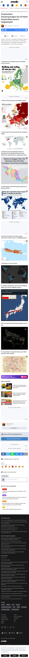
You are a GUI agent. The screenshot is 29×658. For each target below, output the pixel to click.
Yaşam (7, 11)
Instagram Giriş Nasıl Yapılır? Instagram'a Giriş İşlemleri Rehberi (14, 591)
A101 (14, 607)
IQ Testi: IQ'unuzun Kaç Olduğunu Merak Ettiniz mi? (11, 598)
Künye (15, 619)
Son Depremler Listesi (5, 559)
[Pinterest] (13, 627)
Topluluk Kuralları (4, 619)
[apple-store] (4, 633)
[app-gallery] (20, 633)
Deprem (8, 604)
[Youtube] (11, 627)
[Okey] (8, 5)
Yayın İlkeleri (16, 617)
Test (4, 507)
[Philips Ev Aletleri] (3, 5)
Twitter (3, 604)
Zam (13, 604)
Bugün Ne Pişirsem (6, 609)
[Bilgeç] (25, 5)
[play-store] (12, 633)
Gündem (4, 489)
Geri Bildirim (3, 616)
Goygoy (4, 501)
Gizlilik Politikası (4, 617)
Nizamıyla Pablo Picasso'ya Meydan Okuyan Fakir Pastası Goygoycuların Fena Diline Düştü (14, 504)
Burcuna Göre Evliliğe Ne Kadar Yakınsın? (12, 509)
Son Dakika (24, 607)
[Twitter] (8, 627)
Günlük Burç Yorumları (6, 607)
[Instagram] (2, 627)
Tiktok (18, 607)
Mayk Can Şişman (12, 25)
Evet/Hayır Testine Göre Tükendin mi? (9, 529)
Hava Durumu (4, 557)
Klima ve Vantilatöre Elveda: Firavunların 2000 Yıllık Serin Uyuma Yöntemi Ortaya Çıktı (14, 498)
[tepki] (2, 466)
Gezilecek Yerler (15, 609)
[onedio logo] (13, 641)
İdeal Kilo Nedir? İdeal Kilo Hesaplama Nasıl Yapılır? (11, 586)
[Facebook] (5, 627)
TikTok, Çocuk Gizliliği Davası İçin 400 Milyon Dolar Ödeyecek (14, 492)
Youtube (18, 604)
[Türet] (21, 5)
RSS (14, 621)
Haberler (3, 11)
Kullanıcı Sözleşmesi (18, 616)
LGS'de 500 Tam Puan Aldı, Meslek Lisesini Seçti (11, 541)
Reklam (2, 621)
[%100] (12, 5)
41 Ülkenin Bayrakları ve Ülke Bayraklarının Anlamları (12, 593)
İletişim (2, 622)
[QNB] (17, 5)
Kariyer (15, 614)
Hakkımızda (3, 614)
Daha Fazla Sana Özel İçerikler (14, 438)
